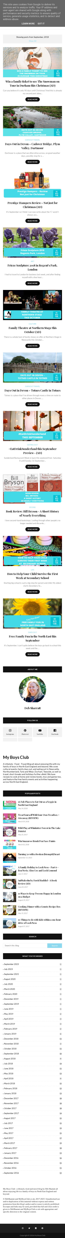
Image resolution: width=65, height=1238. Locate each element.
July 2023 (32, 969)
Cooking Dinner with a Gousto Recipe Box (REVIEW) (39, 908)
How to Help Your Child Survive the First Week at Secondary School (32, 576)
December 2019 (32, 999)
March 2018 (33, 1083)
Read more (32, 99)
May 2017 (33, 1133)
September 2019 (32, 1004)
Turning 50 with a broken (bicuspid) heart (39, 854)
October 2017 (33, 1108)
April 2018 (32, 1078)
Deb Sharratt (50, 1189)
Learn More (28, 23)
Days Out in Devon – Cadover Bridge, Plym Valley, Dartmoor (32, 146)
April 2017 (33, 1138)
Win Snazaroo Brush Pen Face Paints (36, 841)
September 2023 (32, 964)
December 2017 (33, 1098)
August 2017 (33, 1118)
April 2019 (32, 1019)
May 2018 (33, 1073)
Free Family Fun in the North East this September (32, 638)
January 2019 (32, 1034)
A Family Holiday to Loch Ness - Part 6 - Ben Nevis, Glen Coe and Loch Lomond (38, 869)
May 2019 (32, 1014)
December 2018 (33, 1039)
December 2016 (33, 1158)
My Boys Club (16, 757)
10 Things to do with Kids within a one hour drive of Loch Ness (39, 921)
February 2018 (33, 1088)
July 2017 (33, 1123)
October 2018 (33, 1048)
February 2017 (33, 1148)
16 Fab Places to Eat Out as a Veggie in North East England (37, 803)
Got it (41, 23)
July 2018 (33, 1063)
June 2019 (32, 1009)
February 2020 (32, 994)
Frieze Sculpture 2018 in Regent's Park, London (32, 267)
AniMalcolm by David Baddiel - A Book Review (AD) (37, 882)
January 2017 (33, 1153)
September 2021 (32, 974)
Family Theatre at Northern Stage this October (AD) (33, 330)
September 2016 (33, 1173)
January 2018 (33, 1093)
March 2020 (32, 989)
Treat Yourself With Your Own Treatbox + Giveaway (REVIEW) (38, 817)
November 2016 (33, 1163)
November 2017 (33, 1103)
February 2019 (32, 1029)
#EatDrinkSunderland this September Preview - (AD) (33, 451)
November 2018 (32, 1043)
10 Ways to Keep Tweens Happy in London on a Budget (39, 895)
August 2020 (32, 979)
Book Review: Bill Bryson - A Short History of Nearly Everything (32, 513)
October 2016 (33, 1168)
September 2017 (33, 1113)
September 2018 (33, 1053)
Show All (32, 41)
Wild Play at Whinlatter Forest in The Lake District (39, 830)
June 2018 (33, 1068)
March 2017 (33, 1143)
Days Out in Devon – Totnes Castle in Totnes (32, 390)
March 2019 (32, 1024)
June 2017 (33, 1128)
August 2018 (32, 1058)
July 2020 (32, 984)
